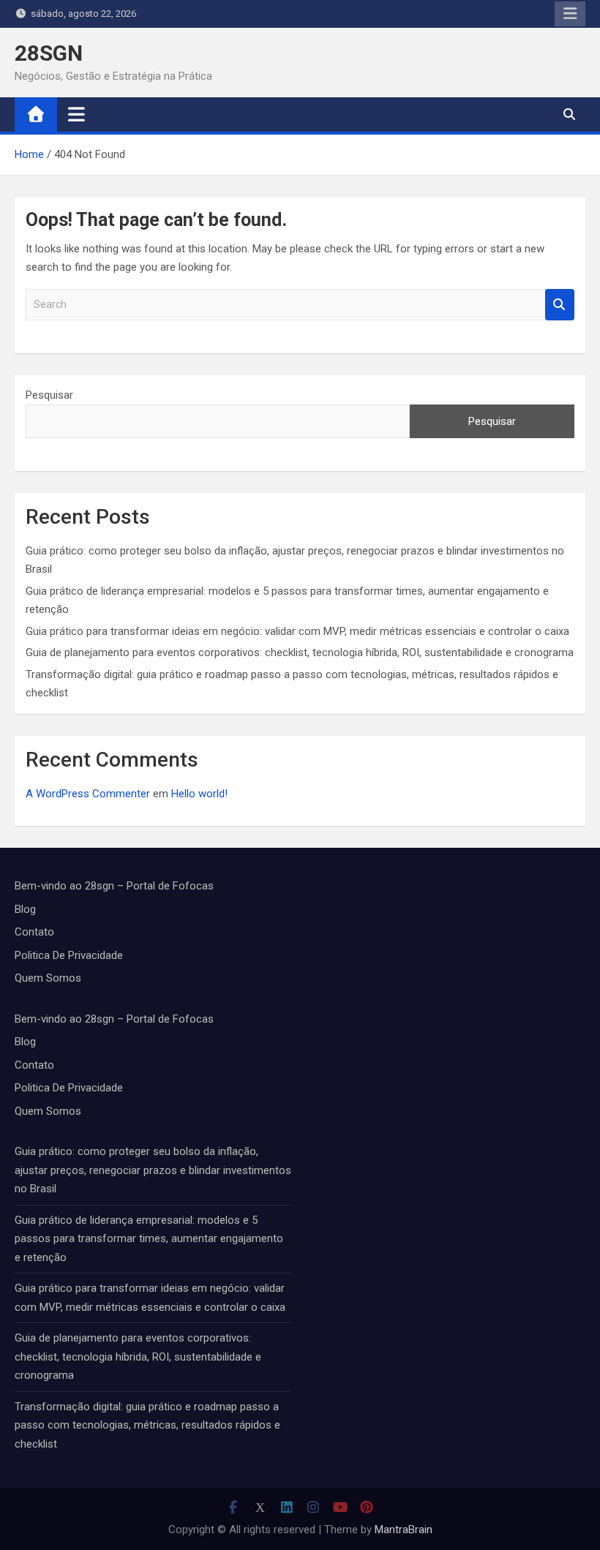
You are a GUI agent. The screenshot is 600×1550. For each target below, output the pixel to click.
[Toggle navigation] (76, 114)
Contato (34, 931)
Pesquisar (49, 395)
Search (559, 304)
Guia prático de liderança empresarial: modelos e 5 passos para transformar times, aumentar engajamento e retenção (149, 1239)
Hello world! (199, 793)
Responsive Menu (570, 13)
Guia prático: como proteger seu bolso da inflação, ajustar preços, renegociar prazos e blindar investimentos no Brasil (153, 1170)
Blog (25, 909)
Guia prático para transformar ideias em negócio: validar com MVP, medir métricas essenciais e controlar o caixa (297, 631)
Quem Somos (48, 978)
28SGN (49, 53)
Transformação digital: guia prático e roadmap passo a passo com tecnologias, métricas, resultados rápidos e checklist (147, 1425)
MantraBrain (403, 1529)
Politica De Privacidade (69, 955)
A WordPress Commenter (88, 793)
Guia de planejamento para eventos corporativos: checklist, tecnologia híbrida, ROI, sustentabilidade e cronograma (300, 652)
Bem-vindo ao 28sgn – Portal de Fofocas (114, 885)
